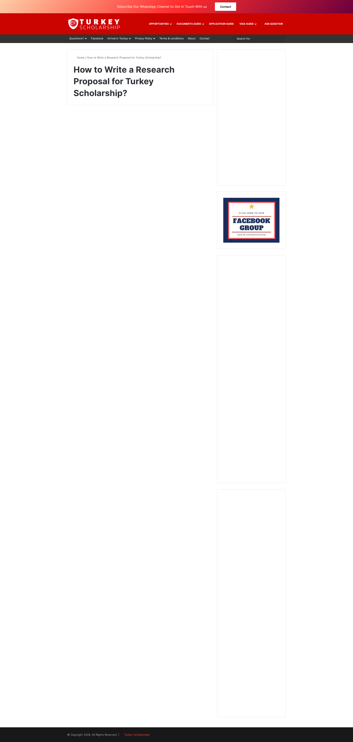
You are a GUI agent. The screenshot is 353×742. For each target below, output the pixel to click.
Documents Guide (189, 23)
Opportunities (159, 23)
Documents (83, 120)
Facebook (97, 38)
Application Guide (221, 23)
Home (80, 57)
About (191, 38)
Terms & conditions (171, 38)
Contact (225, 6)
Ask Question (273, 23)
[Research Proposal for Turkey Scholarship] (102, 175)
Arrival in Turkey (117, 38)
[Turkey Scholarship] (93, 23)
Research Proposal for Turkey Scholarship (99, 134)
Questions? (76, 38)
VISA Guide (246, 23)
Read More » (87, 218)
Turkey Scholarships (137, 734)
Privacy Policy (143, 38)
